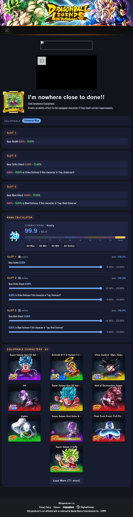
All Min (43, 246)
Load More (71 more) (66, 480)
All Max (30, 246)
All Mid (55, 246)
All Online (69, 246)
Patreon (57, 507)
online (24, 257)
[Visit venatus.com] (90, 84)
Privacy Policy (45, 507)
